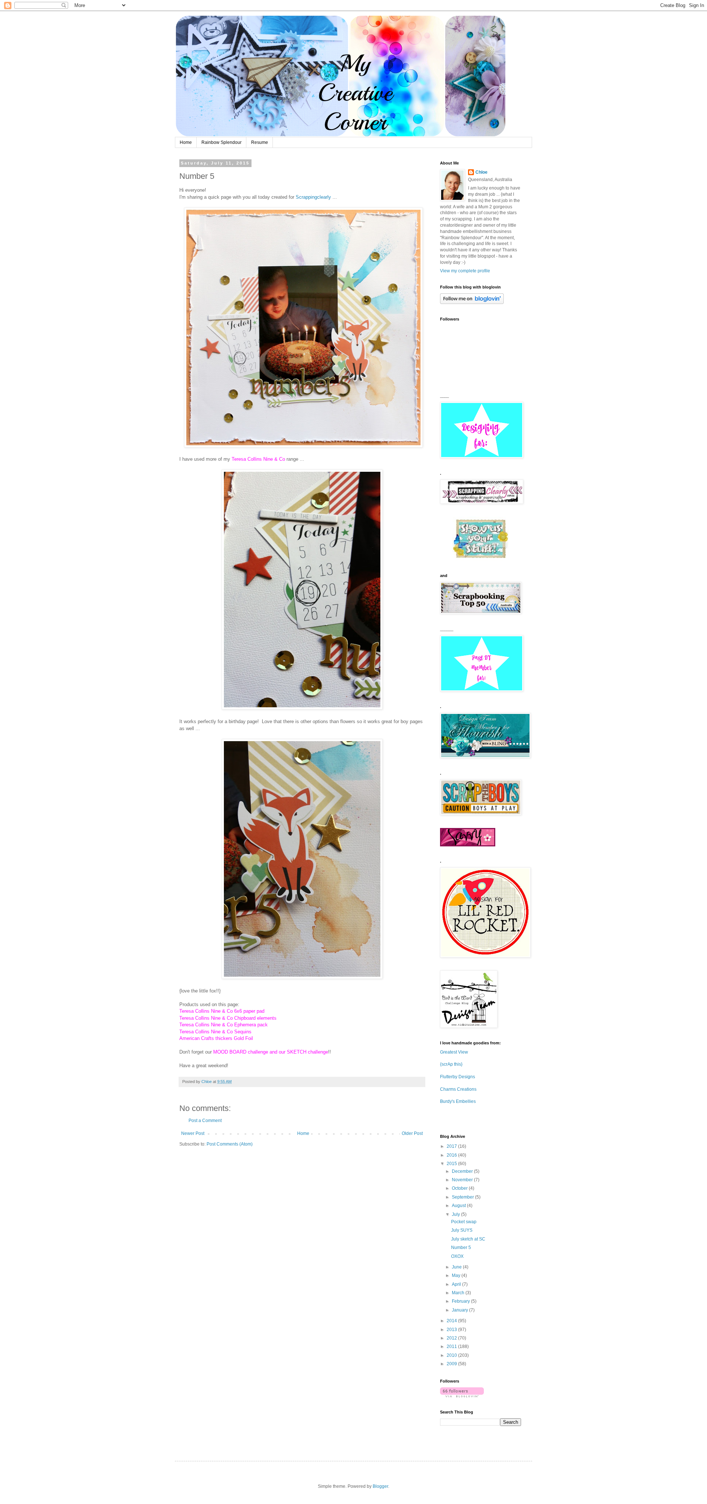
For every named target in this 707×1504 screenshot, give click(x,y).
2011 (452, 1346)
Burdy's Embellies (458, 1101)
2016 (452, 1155)
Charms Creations (458, 1089)
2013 (452, 1329)
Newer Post (192, 1133)
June (457, 1267)
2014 (452, 1320)
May (456, 1275)
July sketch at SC (468, 1239)
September (463, 1197)
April (457, 1284)
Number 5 (461, 1247)
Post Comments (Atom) (230, 1144)
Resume (259, 142)
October (460, 1188)
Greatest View (454, 1052)
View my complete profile (465, 270)
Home (186, 142)
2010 (452, 1355)
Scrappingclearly (313, 197)
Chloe (481, 172)
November (463, 1179)
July (456, 1214)
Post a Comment (205, 1120)
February (461, 1301)
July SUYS (461, 1230)
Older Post (412, 1133)
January (460, 1310)
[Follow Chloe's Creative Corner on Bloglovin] (472, 302)
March (458, 1292)
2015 (452, 1163)
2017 (452, 1146)
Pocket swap (463, 1221)
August (459, 1205)
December (463, 1171)
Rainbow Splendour (221, 142)
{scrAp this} (451, 1064)
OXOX (457, 1256)
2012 (452, 1338)
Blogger (380, 1486)
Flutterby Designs (457, 1076)
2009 (452, 1363)
